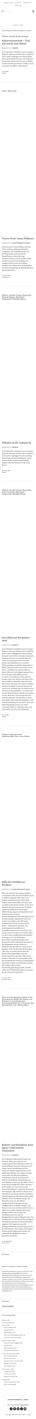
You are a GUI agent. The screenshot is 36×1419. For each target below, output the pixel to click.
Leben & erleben (7, 1340)
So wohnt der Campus (10, 1350)
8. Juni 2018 (5, 71)
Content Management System (21, 243)
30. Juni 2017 (5, 715)
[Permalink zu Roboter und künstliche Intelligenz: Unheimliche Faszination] (18, 1005)
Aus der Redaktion (7, 1322)
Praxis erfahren (8, 1332)
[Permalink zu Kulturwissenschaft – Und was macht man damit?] (15, 36)
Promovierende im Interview (12, 1361)
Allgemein (5, 1320)
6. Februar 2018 (6, 275)
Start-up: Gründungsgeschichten (13, 1335)
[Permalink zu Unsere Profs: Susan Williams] (18, 91)
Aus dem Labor (5, 1243)
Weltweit (4, 1379)
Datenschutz (27, 2)
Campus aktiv (8, 1371)
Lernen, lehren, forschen (9, 1353)
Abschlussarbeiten (9, 1356)
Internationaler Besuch (10, 1382)
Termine (6, 1254)
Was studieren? (8, 1366)
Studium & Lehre (9, 1363)
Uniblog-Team (8, 2)
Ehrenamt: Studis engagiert (12, 1343)
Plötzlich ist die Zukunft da (16, 442)
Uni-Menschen (5, 277)
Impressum (18, 5)
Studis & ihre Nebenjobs (11, 1337)
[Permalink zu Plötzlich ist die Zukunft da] (18, 299)
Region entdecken (9, 1348)
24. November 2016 (7, 1241)
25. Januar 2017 (6, 978)
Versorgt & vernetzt (7, 979)
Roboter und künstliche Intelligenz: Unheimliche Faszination (18, 1148)
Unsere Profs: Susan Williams (18, 238)
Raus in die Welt (8, 1384)
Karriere (4, 1325)
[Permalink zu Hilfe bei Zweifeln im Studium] (18, 736)
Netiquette (18, 2)
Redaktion (15, 48)
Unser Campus (6, 1369)
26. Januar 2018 (6, 470)
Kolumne (4, 73)
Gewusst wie (7, 1330)
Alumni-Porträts (8, 1327)
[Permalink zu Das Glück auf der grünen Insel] (18, 494)
